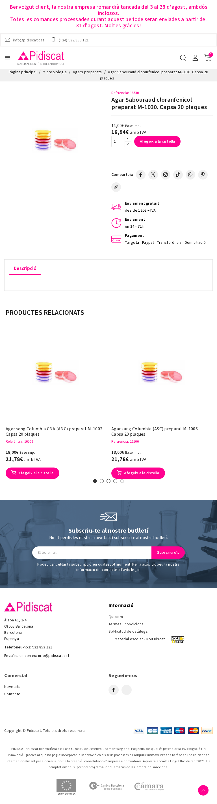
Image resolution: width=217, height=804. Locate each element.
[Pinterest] (203, 175)
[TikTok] (178, 175)
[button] (95, 481)
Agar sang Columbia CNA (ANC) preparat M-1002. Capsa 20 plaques (54, 431)
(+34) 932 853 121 (74, 40)
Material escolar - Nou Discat (140, 639)
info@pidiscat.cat (28, 40)
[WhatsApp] (190, 175)
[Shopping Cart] (207, 57)
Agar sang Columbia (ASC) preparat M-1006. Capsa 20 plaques (155, 431)
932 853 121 (42, 647)
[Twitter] (153, 175)
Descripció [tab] (25, 268)
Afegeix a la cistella (157, 141)
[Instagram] (165, 175)
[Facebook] (141, 175)
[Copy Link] (116, 187)
